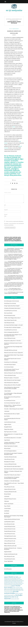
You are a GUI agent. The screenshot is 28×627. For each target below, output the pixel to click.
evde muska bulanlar (13, 578)
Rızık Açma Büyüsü (8, 313)
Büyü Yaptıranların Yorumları (10, 431)
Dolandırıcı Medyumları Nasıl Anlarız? (12, 308)
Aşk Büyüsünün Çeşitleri (9, 521)
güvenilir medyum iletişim (11, 592)
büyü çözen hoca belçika (8, 590)
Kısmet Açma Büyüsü (8, 503)
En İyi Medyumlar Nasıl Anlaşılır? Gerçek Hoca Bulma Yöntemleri (13, 335)
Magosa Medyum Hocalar (9, 543)
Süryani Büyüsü (10, 248)
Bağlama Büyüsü (7, 424)
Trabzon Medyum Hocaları (10, 375)
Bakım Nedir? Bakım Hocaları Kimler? (12, 474)
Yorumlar (14, 623)
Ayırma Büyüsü (7, 508)
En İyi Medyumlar (14, 28)
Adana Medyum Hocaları (9, 459)
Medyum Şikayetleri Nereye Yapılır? (12, 413)
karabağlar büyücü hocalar (13, 596)
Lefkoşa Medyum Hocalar (9, 540)
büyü (14, 126)
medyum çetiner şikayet (15, 598)
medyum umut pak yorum (19, 583)
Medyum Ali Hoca (20, 621)
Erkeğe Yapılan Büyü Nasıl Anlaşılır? (12, 305)
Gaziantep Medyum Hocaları (10, 491)
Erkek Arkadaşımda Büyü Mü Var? (11, 332)
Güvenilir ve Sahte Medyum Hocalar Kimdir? (13, 408)
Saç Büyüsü (6, 513)
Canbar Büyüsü (7, 391)
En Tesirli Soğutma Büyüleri (10, 450)
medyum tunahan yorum (11, 595)
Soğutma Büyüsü (7, 551)
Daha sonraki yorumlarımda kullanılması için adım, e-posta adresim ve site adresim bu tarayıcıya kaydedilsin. (14, 223)
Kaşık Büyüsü (7, 440)
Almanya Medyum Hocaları (10, 489)
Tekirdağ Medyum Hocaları (10, 536)
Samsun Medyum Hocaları (9, 528)
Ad (5, 205)
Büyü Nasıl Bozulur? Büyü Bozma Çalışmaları (13, 468)
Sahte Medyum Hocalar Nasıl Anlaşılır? (12, 380)
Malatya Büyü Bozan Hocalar (10, 545)
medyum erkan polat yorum (17, 584)
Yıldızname (6, 501)
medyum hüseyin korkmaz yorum (18, 590)
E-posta (6, 209)
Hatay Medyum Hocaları (9, 486)
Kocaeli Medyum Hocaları (9, 400)
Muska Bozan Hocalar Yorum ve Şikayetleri (13, 352)
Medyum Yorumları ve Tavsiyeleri (11, 377)
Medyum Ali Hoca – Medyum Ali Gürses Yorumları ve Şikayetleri (12, 406)
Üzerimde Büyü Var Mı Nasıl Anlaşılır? (12, 327)
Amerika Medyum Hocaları (10, 422)
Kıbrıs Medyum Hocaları (9, 556)
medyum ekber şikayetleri (8, 584)
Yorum (14, 180)
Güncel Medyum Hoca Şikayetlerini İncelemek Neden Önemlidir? (11, 388)
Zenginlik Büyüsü (8, 426)
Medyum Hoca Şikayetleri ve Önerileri (12, 340)
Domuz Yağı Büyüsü (8, 561)
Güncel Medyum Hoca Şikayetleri (11, 382)
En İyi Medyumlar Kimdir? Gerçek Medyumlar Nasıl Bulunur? (11, 370)
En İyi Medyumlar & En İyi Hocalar (15, 261)
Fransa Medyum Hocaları (9, 558)
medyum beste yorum (11, 583)
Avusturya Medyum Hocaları (10, 464)
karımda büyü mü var (15, 579)
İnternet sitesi (5, 215)
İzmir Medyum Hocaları (9, 322)
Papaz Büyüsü (7, 506)
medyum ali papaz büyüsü (8, 591)
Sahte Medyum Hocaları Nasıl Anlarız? (12, 466)
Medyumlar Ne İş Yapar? (9, 461)
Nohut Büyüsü (7, 448)
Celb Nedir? (6, 411)
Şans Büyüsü (7, 416)
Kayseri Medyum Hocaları (9, 338)
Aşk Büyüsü (6, 510)
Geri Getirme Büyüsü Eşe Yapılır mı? (12, 402)
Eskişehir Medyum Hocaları (10, 498)
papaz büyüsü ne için (11, 577)
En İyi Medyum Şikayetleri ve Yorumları (12, 437)
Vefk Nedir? (6, 496)
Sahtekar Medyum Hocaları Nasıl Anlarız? (13, 373)
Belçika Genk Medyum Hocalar (10, 554)
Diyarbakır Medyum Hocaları (10, 456)
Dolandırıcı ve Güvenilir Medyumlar (12, 480)
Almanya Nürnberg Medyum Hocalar (12, 519)
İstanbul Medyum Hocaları (9, 531)
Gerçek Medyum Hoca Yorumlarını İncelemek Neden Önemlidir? (11, 478)
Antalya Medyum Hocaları (9, 526)
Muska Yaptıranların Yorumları (10, 446)
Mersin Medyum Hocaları (9, 315)
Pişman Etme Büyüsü (8, 429)
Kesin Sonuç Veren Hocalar (10, 303)
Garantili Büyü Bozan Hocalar (10, 310)
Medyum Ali (14, 621)
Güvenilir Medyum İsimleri (10, 364)
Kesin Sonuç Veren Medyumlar (10, 362)
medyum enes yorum (7, 585)
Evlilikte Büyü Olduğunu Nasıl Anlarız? (12, 317)
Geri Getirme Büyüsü (8, 367)
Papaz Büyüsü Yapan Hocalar (10, 320)
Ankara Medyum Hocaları (9, 533)
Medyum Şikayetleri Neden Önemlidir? (12, 385)
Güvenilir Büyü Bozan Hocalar (10, 350)
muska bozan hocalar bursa (16, 580)
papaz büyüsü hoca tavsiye (12, 586)
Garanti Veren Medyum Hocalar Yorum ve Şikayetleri (13, 255)
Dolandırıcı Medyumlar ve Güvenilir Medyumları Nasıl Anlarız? (12, 443)
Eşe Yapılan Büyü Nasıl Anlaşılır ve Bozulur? (13, 325)
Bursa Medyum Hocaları (9, 524)
